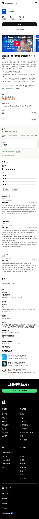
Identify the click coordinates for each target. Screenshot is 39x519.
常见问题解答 (6, 295)
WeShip (21, 19)
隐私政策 (4, 292)
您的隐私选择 (6, 513)
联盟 (21, 471)
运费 (3, 119)
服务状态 (23, 478)
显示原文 (18, 88)
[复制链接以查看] (9, 196)
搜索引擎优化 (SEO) (26, 432)
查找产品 (4, 418)
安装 (19, 24)
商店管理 (4, 436)
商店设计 (4, 429)
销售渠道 (4, 414)
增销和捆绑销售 (25, 425)
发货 (3, 113)
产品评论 (23, 421)
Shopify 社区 (6, 460)
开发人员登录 (6, 494)
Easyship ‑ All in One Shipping (17, 362)
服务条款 (4, 498)
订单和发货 (5, 425)
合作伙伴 (23, 467)
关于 (21, 452)
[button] (19, 357)
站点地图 (4, 508)
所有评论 (14, 189)
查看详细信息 (6, 347)
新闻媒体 (23, 463)
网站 (3, 307)
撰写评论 (5, 189)
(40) (14, 19)
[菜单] (36, 3)
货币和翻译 (23, 440)
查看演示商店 (19, 29)
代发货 (22, 414)
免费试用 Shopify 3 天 (19, 390)
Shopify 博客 (6, 463)
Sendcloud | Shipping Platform (17, 355)
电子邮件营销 (24, 429)
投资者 (22, 460)
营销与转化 (5, 432)
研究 (3, 467)
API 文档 (4, 456)
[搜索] (33, 3)
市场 (21, 418)
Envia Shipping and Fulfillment (17, 369)
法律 (21, 474)
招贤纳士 (23, 456)
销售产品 (4, 421)
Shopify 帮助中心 (7, 452)
